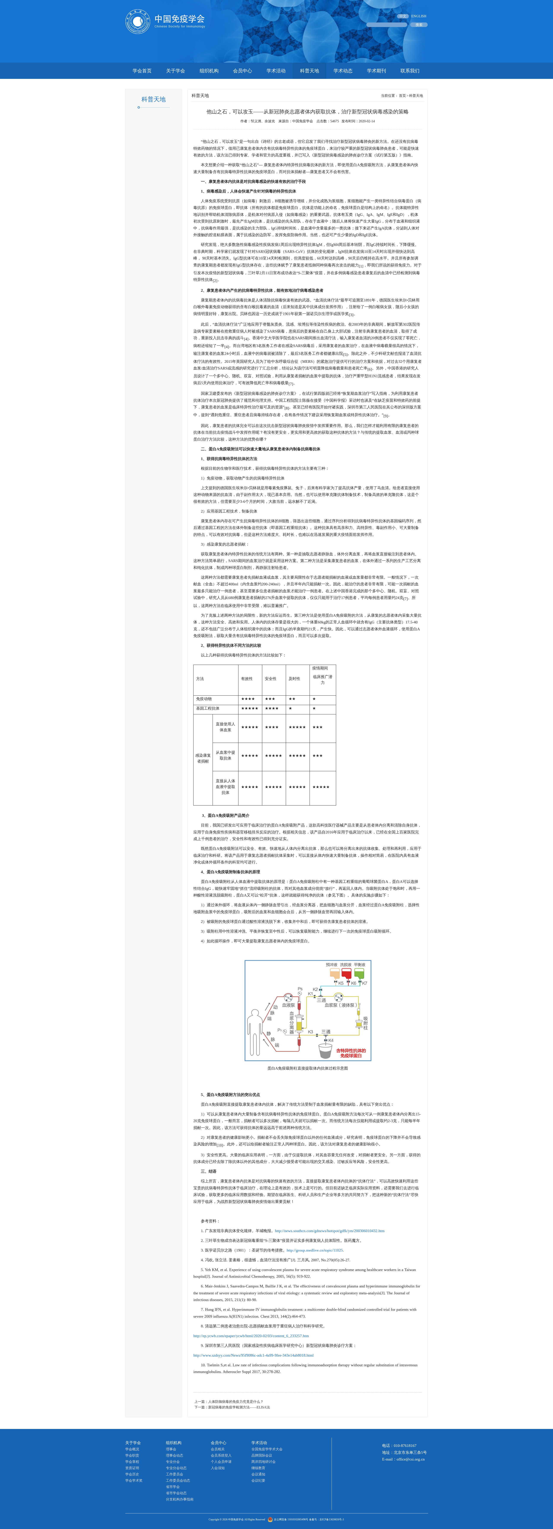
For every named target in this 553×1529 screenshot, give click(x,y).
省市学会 (173, 1487)
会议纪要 (258, 1480)
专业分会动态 (176, 1468)
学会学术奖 (134, 1480)
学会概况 (132, 1449)
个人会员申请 (221, 1462)
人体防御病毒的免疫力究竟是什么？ (236, 1401)
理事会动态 (174, 1455)
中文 (402, 16)
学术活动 (276, 70)
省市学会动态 (176, 1493)
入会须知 (218, 1468)
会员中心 (242, 70)
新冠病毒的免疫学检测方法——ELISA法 (239, 1407)
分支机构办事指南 (180, 1499)
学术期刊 (376, 70)
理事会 (171, 1449)
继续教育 (258, 1468)
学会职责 (132, 1455)
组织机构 (209, 70)
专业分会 (173, 1462)
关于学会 (175, 70)
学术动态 (343, 70)
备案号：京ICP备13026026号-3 (326, 1519)
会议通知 (258, 1474)
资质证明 (132, 1468)
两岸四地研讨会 (263, 1462)
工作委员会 (174, 1474)
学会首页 (142, 70)
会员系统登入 (221, 1455)
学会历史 (132, 1474)
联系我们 (410, 70)
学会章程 (132, 1462)
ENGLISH (418, 16)
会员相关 (218, 1449)
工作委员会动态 (178, 1480)
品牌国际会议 (261, 1455)
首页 (402, 95)
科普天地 (309, 70)
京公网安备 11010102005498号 (291, 1519)
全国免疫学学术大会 (267, 1449)
